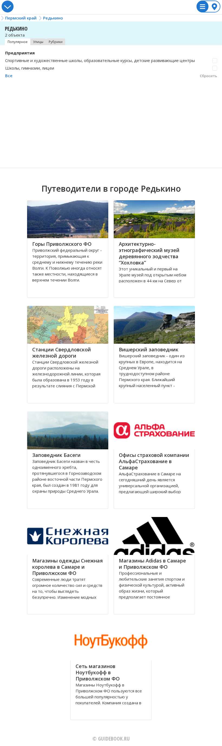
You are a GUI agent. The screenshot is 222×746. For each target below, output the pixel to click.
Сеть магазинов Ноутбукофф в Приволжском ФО (98, 672)
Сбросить (208, 76)
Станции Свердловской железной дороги (61, 352)
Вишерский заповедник (148, 349)
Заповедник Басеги (56, 455)
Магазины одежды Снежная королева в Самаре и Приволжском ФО (67, 566)
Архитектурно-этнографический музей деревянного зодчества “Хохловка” (149, 253)
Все (8, 75)
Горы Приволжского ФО (62, 244)
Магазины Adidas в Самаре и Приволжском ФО (152, 563)
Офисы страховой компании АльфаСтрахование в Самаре (154, 461)
